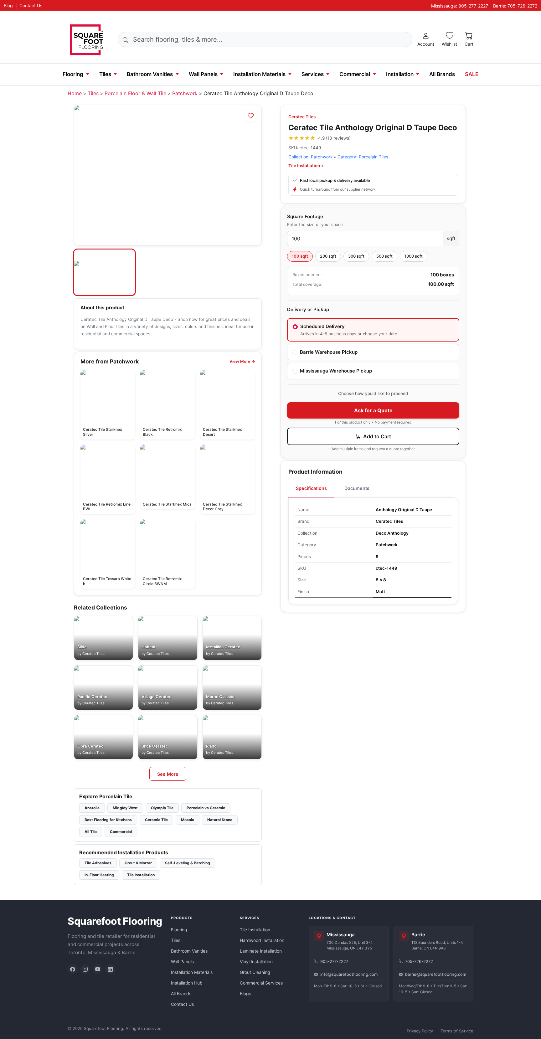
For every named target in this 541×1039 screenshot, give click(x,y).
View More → (242, 361)
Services (312, 74)
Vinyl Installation (256, 961)
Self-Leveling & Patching (187, 863)
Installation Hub (187, 982)
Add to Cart (376, 436)
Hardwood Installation (262, 940)
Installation (400, 74)
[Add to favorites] (251, 116)
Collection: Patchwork (310, 156)
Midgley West (125, 807)
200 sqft (328, 256)
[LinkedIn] (110, 969)
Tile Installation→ (306, 165)
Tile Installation (141, 874)
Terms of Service (457, 1030)
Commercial (354, 74)
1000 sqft (413, 256)
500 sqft (384, 256)
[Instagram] (85, 969)
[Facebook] (73, 969)
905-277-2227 (334, 961)
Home (75, 93)
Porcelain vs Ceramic (206, 807)
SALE (471, 74)
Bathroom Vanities (150, 74)
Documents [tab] (356, 488)
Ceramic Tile (156, 819)
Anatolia (92, 807)
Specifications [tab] (311, 488)
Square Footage (305, 216)
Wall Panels (203, 74)
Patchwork (185, 93)
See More (167, 774)
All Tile (91, 831)
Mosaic (187, 819)
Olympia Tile (162, 807)
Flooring (73, 74)
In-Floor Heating (99, 874)
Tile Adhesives (98, 863)
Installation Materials (259, 74)
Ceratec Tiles (302, 116)
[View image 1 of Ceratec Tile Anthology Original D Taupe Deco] (104, 272)
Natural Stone (219, 819)
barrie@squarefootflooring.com (435, 974)
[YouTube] (98, 969)
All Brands (442, 74)
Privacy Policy (420, 1030)
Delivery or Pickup (308, 309)
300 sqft (356, 256)
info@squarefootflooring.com (349, 974)
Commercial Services (261, 982)
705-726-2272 (419, 961)
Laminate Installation (261, 951)
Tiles (105, 74)
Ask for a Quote (373, 410)
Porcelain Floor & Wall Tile (135, 93)
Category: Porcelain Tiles (362, 156)
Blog (8, 5)
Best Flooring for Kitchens (108, 819)
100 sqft (300, 256)
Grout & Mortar (138, 863)
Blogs (245, 993)
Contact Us (30, 5)
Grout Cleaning (255, 972)
